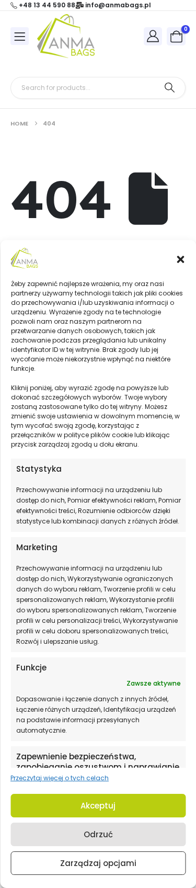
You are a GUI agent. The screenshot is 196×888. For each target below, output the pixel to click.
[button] (180, 258)
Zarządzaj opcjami (98, 863)
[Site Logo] (66, 36)
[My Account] (153, 36)
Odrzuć (98, 834)
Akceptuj (98, 805)
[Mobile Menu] (19, 36)
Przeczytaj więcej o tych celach (59, 777)
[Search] (169, 87)
